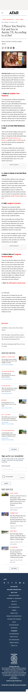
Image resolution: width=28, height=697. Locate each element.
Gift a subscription (14, 607)
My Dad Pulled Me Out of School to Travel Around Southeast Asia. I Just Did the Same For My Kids (18, 519)
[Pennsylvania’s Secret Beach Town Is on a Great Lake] (22, 401)
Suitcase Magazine (14, 639)
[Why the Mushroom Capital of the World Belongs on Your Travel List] (22, 387)
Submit (6, 483)
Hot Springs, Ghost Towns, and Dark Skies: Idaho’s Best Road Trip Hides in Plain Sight (18, 536)
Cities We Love (6, 385)
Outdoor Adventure (8, 371)
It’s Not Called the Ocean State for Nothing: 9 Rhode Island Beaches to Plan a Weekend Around (18, 553)
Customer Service (14, 633)
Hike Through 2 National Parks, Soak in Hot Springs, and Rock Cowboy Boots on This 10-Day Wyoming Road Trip (13, 337)
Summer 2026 (14, 513)
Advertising (14, 627)
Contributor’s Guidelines (14, 619)
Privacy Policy (14, 636)
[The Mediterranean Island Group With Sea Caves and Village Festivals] (22, 358)
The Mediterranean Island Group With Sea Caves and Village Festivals (9, 360)
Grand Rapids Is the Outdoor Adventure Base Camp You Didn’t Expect (9, 434)
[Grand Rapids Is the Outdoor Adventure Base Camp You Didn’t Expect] (22, 432)
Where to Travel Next (8, 357)
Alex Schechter (13, 544)
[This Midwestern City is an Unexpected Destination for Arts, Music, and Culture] (22, 416)
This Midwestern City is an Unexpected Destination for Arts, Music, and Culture (9, 418)
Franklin (18, 140)
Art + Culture (6, 414)
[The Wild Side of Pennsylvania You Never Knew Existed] (22, 373)
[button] (14, 680)
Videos (14, 622)
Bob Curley (12, 562)
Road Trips (13, 531)
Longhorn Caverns (14, 203)
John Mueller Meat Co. (12, 138)
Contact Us (14, 645)
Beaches (4, 400)
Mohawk (17, 196)
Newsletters (14, 613)
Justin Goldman (13, 510)
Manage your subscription (14, 616)
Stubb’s (13, 196)
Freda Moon (13, 528)
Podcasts (14, 604)
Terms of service (14, 642)
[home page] (13, 12)
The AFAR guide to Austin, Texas (15, 283)
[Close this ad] (27, 690)
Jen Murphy (5, 293)
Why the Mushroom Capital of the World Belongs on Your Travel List (9, 389)
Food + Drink (19, 19)
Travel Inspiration (8, 19)
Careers (14, 610)
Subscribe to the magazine (14, 598)
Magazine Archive (14, 625)
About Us (14, 601)
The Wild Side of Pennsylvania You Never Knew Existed (8, 375)
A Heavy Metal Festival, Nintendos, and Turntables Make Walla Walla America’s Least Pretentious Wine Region (18, 500)
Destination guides (14, 595)
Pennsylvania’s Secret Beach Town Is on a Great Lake (9, 404)
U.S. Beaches (14, 547)
